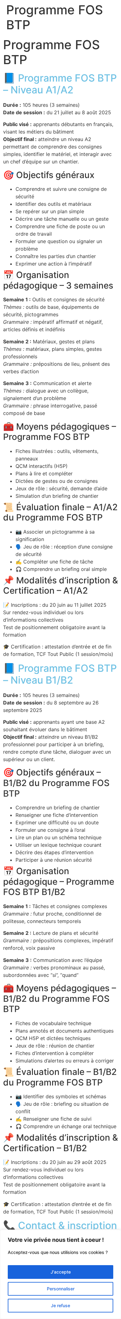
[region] (60, 1274)
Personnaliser (60, 1288)
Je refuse (60, 1305)
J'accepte (61, 1271)
